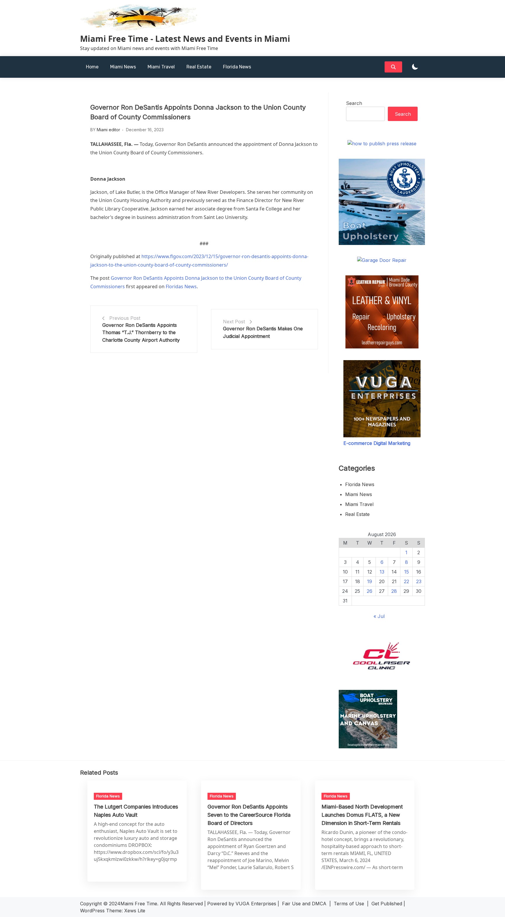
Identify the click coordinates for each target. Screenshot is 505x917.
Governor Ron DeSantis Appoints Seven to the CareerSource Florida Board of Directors (248, 815)
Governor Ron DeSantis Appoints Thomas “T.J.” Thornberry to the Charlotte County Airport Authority (141, 332)
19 (369, 581)
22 (406, 581)
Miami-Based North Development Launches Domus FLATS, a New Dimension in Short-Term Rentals (362, 815)
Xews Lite (134, 910)
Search (354, 103)
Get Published (386, 903)
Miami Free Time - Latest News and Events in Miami (185, 38)
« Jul (379, 616)
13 (382, 572)
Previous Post (124, 318)
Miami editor (108, 129)
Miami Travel (161, 67)
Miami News (123, 67)
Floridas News (181, 286)
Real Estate (198, 67)
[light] (415, 67)
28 (394, 591)
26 (369, 591)
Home (92, 67)
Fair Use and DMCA (304, 903)
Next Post (234, 321)
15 (406, 572)
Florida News (237, 67)
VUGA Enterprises (256, 903)
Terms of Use (349, 903)
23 (418, 581)
